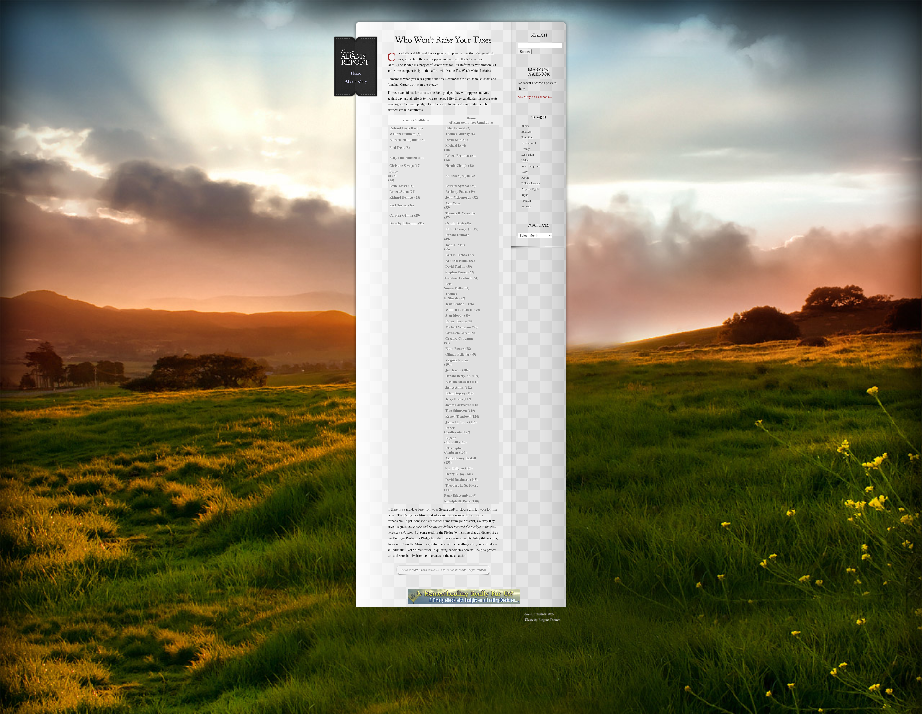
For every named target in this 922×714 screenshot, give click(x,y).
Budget (453, 570)
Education (527, 137)
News (524, 172)
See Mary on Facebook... (535, 96)
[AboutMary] (355, 82)
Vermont (526, 206)
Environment (528, 143)
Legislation (527, 154)
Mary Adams (419, 570)
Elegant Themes (549, 619)
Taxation (481, 570)
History (525, 149)
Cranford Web (543, 613)
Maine (462, 570)
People (471, 570)
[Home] (355, 73)
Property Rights (530, 189)
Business (526, 131)
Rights (525, 195)
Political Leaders (530, 183)
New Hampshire (530, 166)
